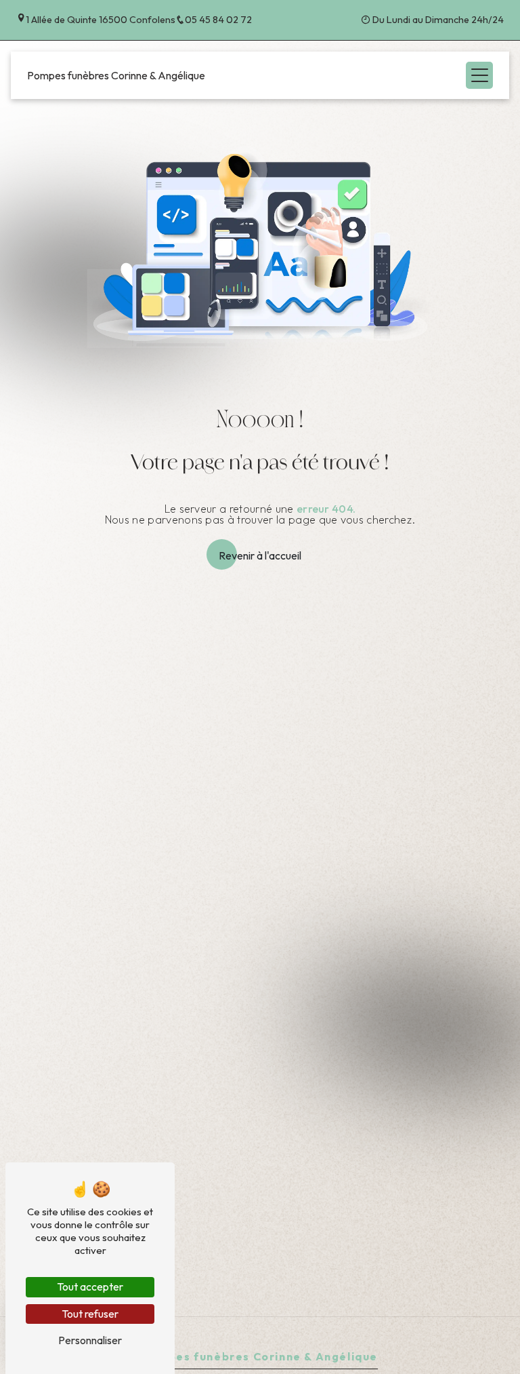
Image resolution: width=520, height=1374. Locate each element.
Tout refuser (90, 1313)
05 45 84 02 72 (218, 20)
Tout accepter (90, 1286)
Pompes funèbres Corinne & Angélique (116, 75)
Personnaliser (90, 1340)
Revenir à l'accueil (260, 555)
